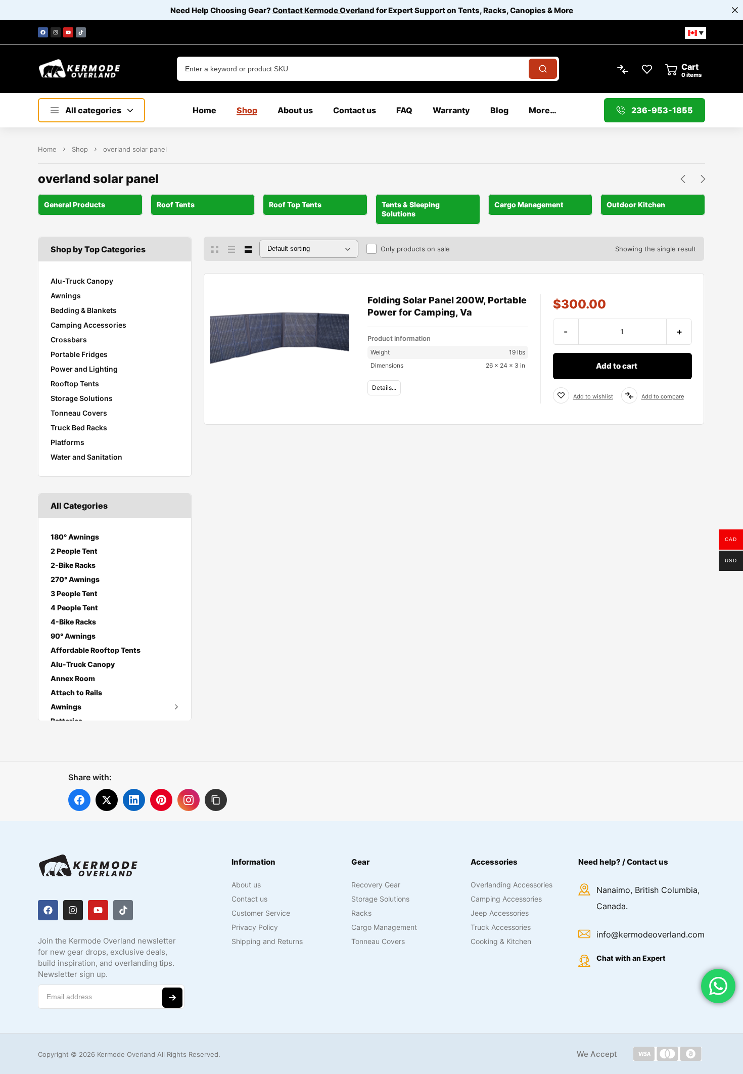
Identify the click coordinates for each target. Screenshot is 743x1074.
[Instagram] (56, 32)
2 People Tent (74, 551)
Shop (80, 149)
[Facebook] (43, 32)
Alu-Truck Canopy (82, 281)
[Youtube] (68, 32)
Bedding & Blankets (84, 310)
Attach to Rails (76, 692)
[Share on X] (107, 800)
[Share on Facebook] (79, 800)
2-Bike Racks (73, 565)
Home (47, 149)
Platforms (67, 442)
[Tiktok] (81, 32)
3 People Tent (74, 593)
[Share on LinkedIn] (134, 800)
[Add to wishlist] (561, 395)
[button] (216, 800)
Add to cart (616, 366)
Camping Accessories (88, 325)
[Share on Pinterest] (161, 800)
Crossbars (69, 339)
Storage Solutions (82, 398)
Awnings (66, 295)
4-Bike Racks (73, 621)
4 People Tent (74, 607)
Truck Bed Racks (79, 427)
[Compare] (629, 395)
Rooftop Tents (75, 383)
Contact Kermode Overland (323, 10)
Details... (384, 387)
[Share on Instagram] (188, 800)
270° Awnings (75, 579)
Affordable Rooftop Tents (96, 650)
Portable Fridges (79, 354)
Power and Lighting (84, 369)
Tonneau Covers (79, 413)
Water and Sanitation (86, 457)
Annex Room (73, 678)
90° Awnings (73, 636)
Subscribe (172, 998)
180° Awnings (75, 536)
